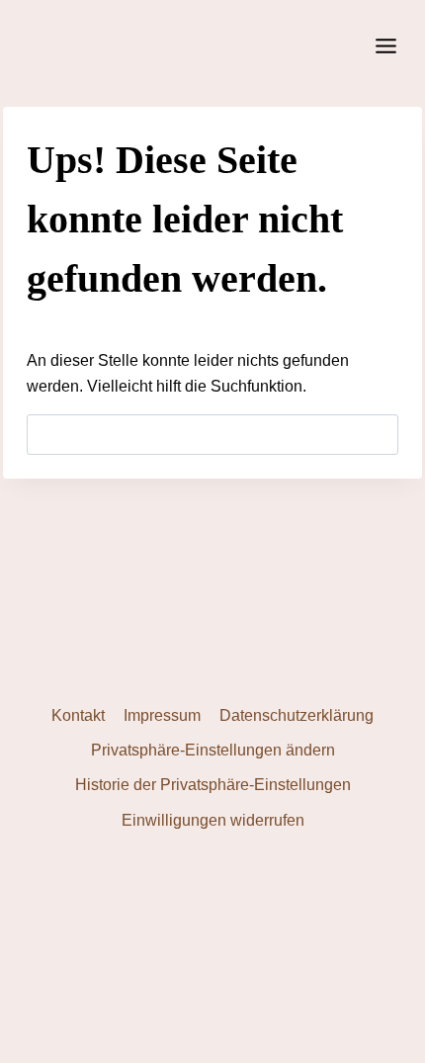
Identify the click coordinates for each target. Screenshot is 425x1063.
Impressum (162, 715)
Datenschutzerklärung (296, 715)
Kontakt (78, 715)
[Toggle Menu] (386, 46)
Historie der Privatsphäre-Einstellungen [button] (213, 784)
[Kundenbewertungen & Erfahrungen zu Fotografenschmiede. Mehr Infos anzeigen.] (212, 935)
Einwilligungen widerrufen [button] (213, 820)
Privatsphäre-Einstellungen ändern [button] (213, 750)
